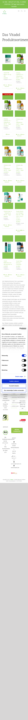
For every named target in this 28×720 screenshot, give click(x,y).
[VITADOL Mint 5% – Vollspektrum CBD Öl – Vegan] (7, 197)
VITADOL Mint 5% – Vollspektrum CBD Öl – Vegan (8, 213)
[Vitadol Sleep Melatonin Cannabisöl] (20, 247)
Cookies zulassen (14, 381)
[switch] (24, 360)
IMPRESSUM (14, 406)
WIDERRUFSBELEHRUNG (14, 397)
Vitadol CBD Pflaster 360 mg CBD (7, 74)
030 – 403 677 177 (14, 458)
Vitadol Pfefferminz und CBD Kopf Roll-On (8, 262)
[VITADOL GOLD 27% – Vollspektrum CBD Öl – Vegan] (7, 151)
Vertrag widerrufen (16, 430)
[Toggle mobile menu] (25, 11)
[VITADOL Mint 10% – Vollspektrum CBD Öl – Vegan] (20, 151)
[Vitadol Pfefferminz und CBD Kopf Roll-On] (7, 247)
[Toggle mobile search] (21, 11)
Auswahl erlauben (14, 385)
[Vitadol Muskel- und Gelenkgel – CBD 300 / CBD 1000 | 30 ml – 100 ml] (20, 197)
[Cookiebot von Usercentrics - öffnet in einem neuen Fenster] (19, 329)
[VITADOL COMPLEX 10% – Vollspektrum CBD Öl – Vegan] (20, 58)
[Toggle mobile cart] (18, 11)
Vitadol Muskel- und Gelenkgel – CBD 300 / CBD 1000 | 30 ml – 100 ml (20, 215)
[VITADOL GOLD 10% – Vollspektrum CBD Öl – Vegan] (20, 105)
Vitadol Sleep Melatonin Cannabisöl (19, 262)
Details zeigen (19, 376)
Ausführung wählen (18, 231)
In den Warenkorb (6, 85)
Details (10, 85)
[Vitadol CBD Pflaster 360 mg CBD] (7, 58)
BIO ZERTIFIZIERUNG (14, 401)
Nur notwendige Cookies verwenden (14, 390)
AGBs (14, 394)
